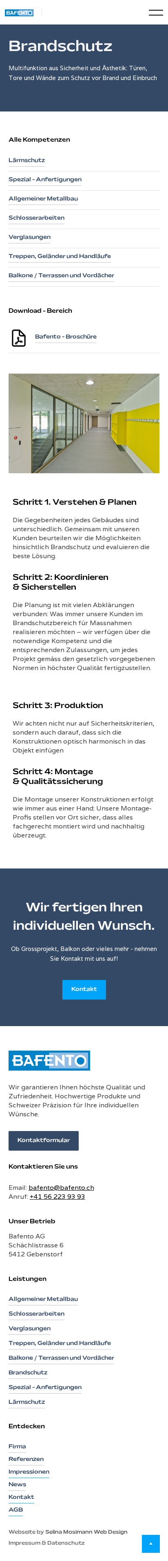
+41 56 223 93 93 (57, 1196)
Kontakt (84, 989)
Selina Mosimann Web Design (86, 1532)
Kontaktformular (44, 1140)
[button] (149, 12)
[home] (23, 12)
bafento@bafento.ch (61, 1187)
